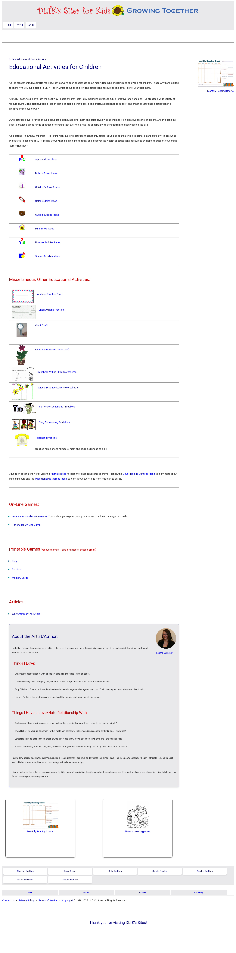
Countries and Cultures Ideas (139, 473)
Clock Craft (41, 325)
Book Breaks (70, 871)
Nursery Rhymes (25, 879)
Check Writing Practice (51, 309)
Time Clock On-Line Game (26, 524)
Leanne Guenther (164, 653)
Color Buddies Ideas (46, 200)
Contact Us (8, 900)
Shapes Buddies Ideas (47, 256)
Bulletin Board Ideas (46, 173)
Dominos (17, 569)
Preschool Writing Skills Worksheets (56, 372)
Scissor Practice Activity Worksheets (58, 387)
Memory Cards (20, 577)
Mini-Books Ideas (44, 228)
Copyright (67, 900)
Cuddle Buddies (159, 871)
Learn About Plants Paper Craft (52, 349)
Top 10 (30, 25)
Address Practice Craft (50, 294)
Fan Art (142, 892)
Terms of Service (48, 900)
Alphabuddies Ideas (46, 159)
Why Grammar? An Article (26, 613)
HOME (8, 25)
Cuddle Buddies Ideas (47, 214)
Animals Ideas (58, 473)
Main (30, 892)
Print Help (198, 892)
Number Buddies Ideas (47, 242)
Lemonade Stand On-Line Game (29, 516)
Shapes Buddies (70, 879)
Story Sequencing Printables (54, 422)
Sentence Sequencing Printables (57, 406)
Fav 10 (19, 25)
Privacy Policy (26, 900)
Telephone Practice (46, 437)
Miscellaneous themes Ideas (51, 478)
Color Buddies (115, 871)
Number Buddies (205, 871)
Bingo (15, 561)
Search (86, 892)
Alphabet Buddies (25, 871)
